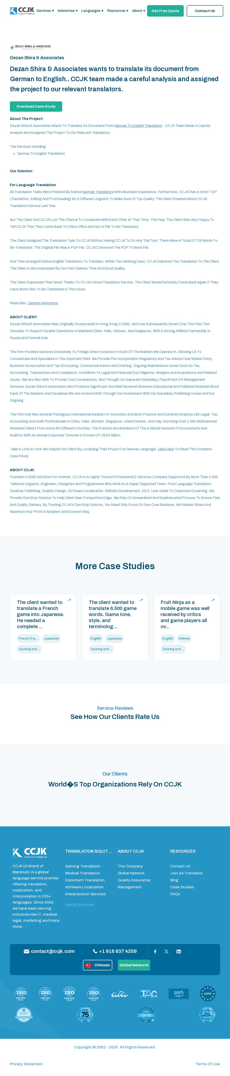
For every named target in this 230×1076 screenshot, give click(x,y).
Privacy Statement (26, 1064)
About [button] (137, 11)
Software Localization (84, 887)
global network (133, 965)
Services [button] (43, 11)
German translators (97, 192)
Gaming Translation (82, 866)
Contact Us (205, 11)
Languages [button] (90, 11)
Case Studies (182, 887)
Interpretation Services (85, 894)
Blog (174, 880)
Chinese (102, 965)
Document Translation (85, 880)
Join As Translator (186, 873)
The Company (130, 866)
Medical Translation (82, 873)
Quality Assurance (134, 880)
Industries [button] (66, 11)
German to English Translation (138, 126)
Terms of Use (207, 1064)
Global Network (131, 873)
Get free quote (165, 11)
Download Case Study (36, 106)
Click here (166, 449)
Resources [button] (116, 11)
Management (130, 887)
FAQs (175, 894)
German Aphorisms (43, 303)
